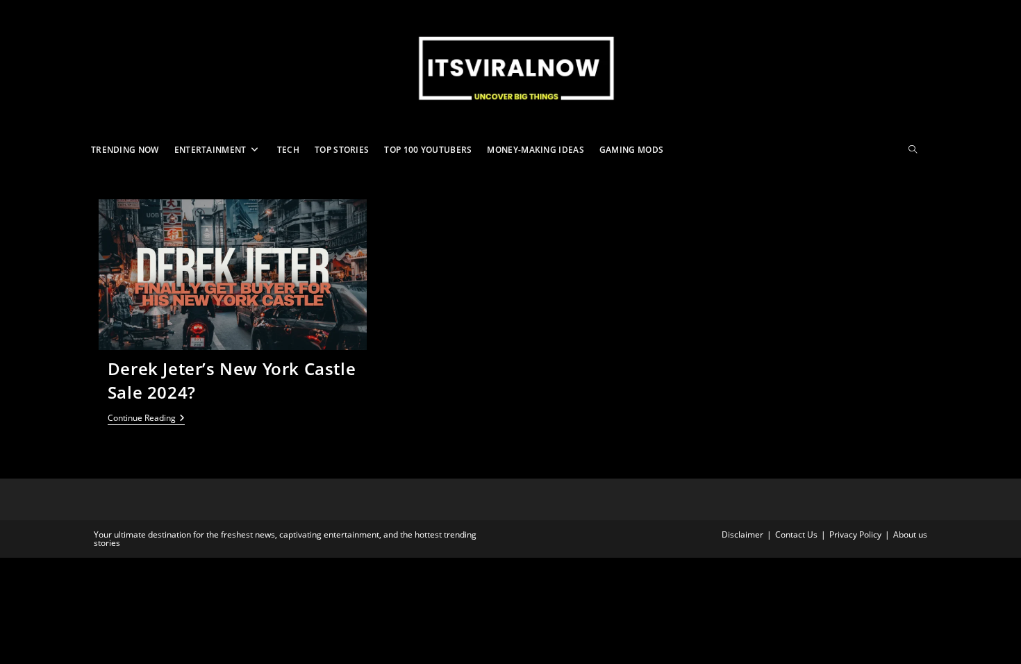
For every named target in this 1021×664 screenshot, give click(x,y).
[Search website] (912, 150)
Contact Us (796, 534)
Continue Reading (146, 419)
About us (910, 534)
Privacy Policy (855, 534)
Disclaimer (742, 534)
